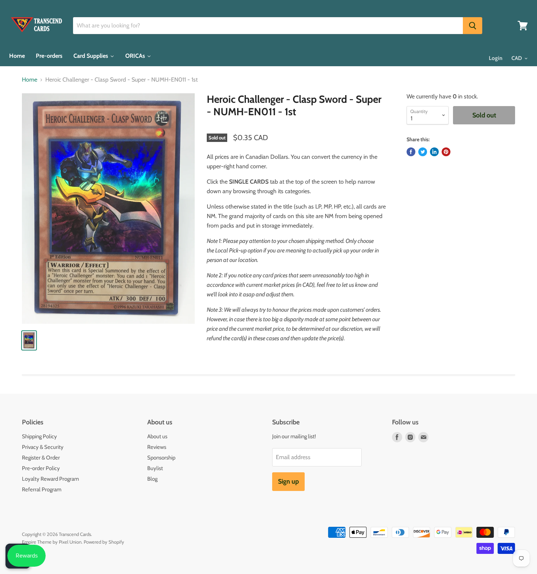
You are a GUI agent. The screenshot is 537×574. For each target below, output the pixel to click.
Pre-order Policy (41, 468)
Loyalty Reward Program (50, 479)
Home (29, 79)
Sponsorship (161, 457)
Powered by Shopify (104, 542)
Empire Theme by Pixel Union (51, 542)
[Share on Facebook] (411, 151)
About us (157, 436)
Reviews (156, 447)
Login (495, 58)
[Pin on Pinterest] (446, 151)
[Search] (472, 25)
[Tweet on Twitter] (422, 151)
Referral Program (41, 489)
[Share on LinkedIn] (434, 151)
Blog (152, 479)
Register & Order (41, 457)
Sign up (288, 481)
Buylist (155, 468)
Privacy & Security (43, 447)
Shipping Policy (39, 436)
